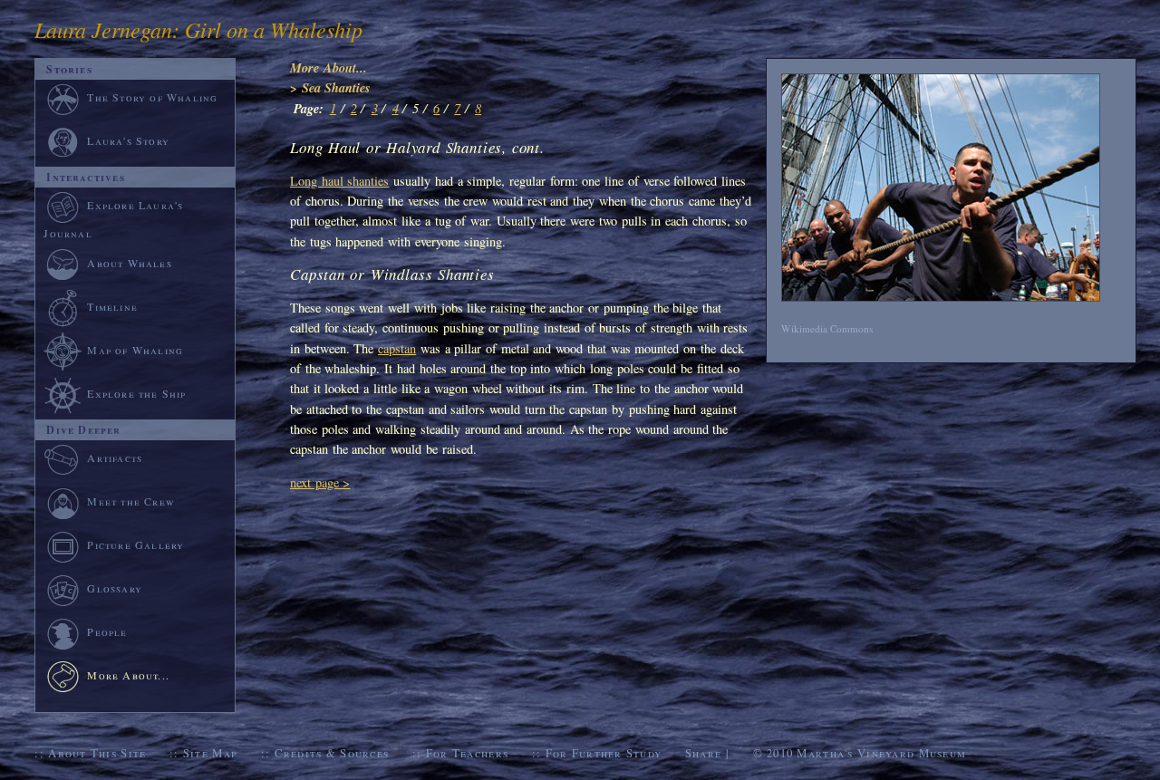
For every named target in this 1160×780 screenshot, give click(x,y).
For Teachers (467, 753)
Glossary (114, 588)
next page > (320, 482)
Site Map (210, 753)
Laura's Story (128, 140)
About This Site (97, 753)
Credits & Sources (332, 753)
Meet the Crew (131, 501)
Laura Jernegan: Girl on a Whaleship (198, 28)
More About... (328, 67)
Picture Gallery (135, 544)
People (107, 631)
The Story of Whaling (152, 97)
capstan (397, 348)
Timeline (112, 306)
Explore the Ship (136, 393)
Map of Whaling (135, 349)
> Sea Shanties (330, 87)
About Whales (129, 262)
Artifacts (114, 457)
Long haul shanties (339, 180)
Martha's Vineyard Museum (881, 753)
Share (703, 753)
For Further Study (604, 753)
